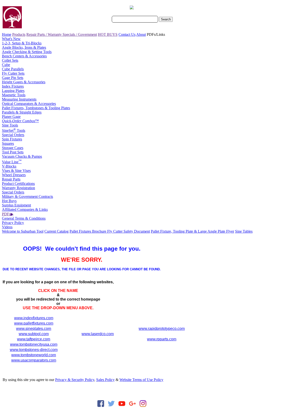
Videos (7, 227)
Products (18, 34)
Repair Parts (11, 179)
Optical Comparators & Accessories (29, 104)
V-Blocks (9, 166)
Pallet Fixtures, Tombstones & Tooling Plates (36, 108)
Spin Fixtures (12, 139)
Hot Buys (9, 201)
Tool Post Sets (13, 152)
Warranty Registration (18, 188)
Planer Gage (11, 117)
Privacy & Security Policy (74, 380)
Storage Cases (12, 148)
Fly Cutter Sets (13, 73)
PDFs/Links (156, 34)
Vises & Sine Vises (16, 171)
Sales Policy (105, 380)
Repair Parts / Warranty (44, 34)
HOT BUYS (108, 34)
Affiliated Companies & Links (25, 209)
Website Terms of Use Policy (141, 380)
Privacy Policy (13, 223)
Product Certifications (18, 183)
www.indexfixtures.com (33, 318)
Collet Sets (10, 60)
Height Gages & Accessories (23, 82)
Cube (6, 65)
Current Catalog (56, 231)
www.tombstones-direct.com (34, 350)
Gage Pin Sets (12, 78)
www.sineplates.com (33, 328)
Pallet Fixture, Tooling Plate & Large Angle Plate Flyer (192, 231)
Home (6, 34)
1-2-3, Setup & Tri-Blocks (21, 43)
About (141, 34)
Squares (8, 143)
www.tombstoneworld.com (33, 355)
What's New (11, 39)
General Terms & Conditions (24, 218)
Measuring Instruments (19, 99)
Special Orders (13, 135)
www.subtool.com (34, 334)
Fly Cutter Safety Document (128, 231)
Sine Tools (10, 125)
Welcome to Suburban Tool (22, 231)
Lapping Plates (13, 91)
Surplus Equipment (16, 205)
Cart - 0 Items (144, 8)
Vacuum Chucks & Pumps (22, 156)
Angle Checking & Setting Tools (27, 52)
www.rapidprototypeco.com (162, 328)
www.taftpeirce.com (33, 339)
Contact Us (127, 34)
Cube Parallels (13, 69)
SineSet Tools (13, 130)
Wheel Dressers (14, 175)
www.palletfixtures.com (33, 323)
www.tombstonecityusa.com (33, 344)
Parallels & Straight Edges (21, 112)
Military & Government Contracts (27, 196)
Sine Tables (244, 231)
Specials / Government (80, 34)
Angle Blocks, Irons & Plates (24, 47)
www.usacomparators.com (33, 360)
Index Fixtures (13, 86)
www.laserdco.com (98, 334)
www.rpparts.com (161, 339)
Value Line (12, 162)
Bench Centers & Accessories (24, 56)
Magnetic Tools (13, 95)
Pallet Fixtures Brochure (88, 231)
